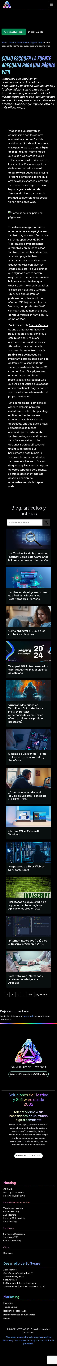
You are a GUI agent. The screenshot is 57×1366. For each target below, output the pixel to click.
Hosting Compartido (13, 1192)
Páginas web (36, 42)
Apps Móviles (10, 1269)
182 (30, 994)
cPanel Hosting (11, 1211)
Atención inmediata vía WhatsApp (30, 1074)
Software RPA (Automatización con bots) (24, 1286)
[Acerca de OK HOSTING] (28, 1159)
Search (46, 522)
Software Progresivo (13, 1276)
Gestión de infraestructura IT (18, 1273)
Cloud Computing (12, 1240)
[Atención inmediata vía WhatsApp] (28, 1077)
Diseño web (23, 42)
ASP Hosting (9, 1215)
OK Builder (8, 1189)
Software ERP (10, 1279)
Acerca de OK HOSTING (28, 1155)
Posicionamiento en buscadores (19, 1314)
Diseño (12, 42)
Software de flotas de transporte (20, 1283)
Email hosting (10, 1221)
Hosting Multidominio (14, 1195)
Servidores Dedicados (14, 1234)
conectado (28, 1016)
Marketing (8, 1303)
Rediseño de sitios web (14, 1310)
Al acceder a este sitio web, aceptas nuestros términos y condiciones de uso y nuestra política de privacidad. (28, 1340)
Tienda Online (10, 1307)
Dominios (8, 1253)
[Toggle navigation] (51, 4)
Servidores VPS (10, 1237)
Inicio (4, 42)
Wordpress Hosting (13, 1208)
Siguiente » (41, 994)
